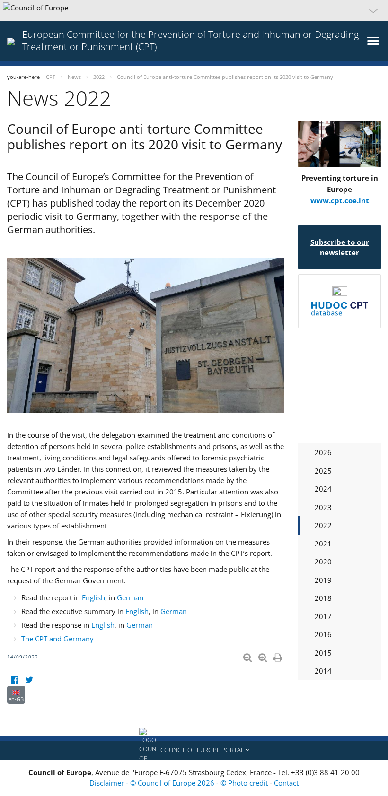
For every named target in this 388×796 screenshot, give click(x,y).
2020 (323, 561)
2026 (323, 452)
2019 (323, 580)
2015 (323, 653)
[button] (194, 10)
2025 (323, 471)
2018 (323, 598)
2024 (323, 488)
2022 (323, 525)
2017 (323, 616)
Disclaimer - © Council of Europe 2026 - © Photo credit (179, 782)
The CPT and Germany (57, 638)
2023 (323, 507)
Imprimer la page (278, 655)
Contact (286, 782)
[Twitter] (29, 680)
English (93, 597)
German (130, 597)
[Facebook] (14, 680)
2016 (323, 634)
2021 (323, 543)
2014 (323, 670)
